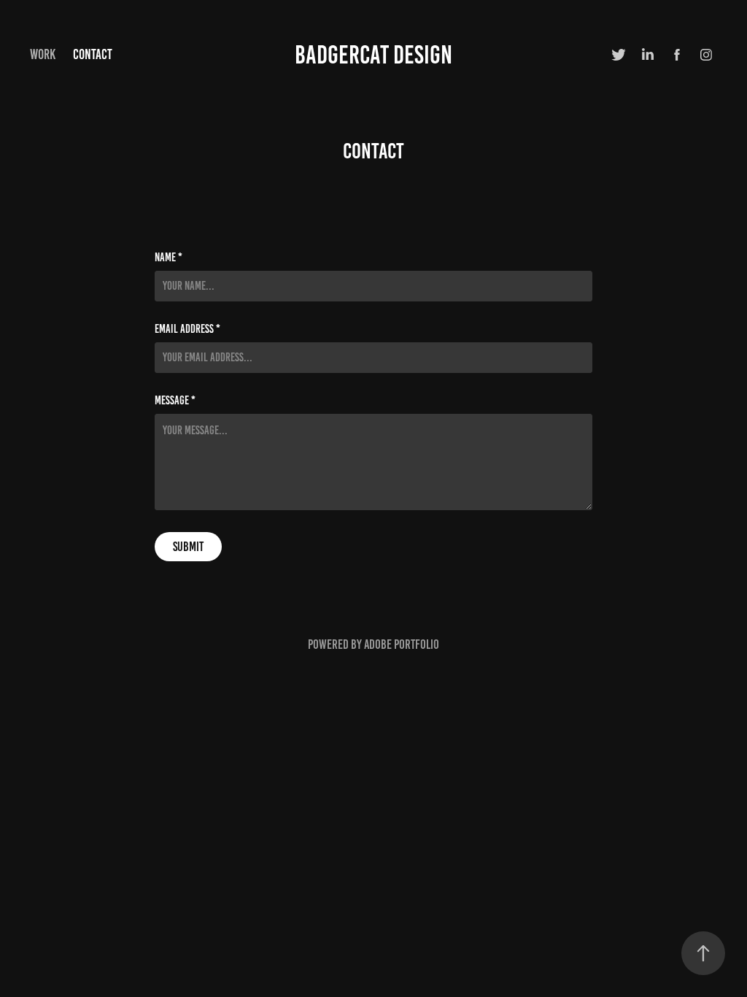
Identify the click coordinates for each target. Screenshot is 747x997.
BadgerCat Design (373, 55)
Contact (92, 54)
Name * (168, 257)
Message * (175, 401)
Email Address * (187, 329)
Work (42, 54)
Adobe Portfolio (401, 644)
